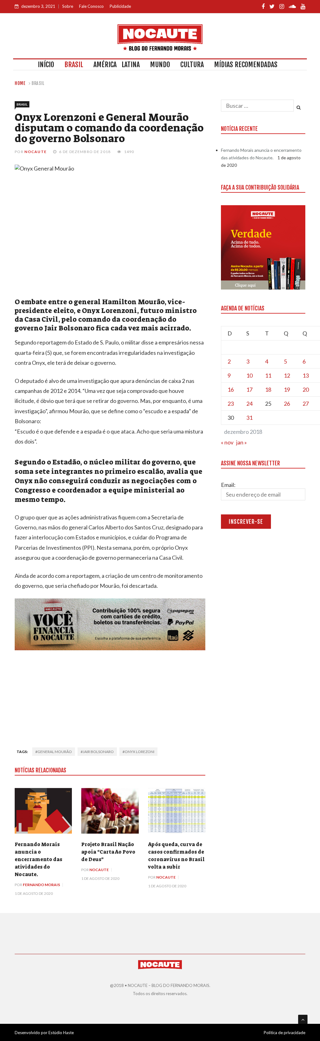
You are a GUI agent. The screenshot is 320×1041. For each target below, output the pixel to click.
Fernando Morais (41, 884)
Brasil (73, 64)
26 (287, 403)
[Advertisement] (110, 697)
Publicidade (120, 6)
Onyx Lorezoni (139, 751)
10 (249, 375)
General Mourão (55, 751)
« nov (227, 442)
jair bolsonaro (98, 751)
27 (305, 403)
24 (249, 403)
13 (305, 375)
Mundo (160, 64)
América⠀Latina (116, 64)
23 (231, 403)
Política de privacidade (284, 1032)
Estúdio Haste (61, 1032)
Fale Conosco (91, 6)
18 (268, 389)
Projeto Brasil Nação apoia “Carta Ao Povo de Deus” (108, 852)
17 (249, 389)
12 (287, 375)
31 (249, 417)
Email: (228, 484)
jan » (241, 442)
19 (287, 389)
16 (231, 389)
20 (305, 389)
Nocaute (35, 151)
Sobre (67, 6)
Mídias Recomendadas (246, 64)
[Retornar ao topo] (303, 1019)
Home (20, 83)
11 (268, 375)
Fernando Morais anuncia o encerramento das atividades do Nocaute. (38, 859)
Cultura (192, 64)
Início (46, 64)
